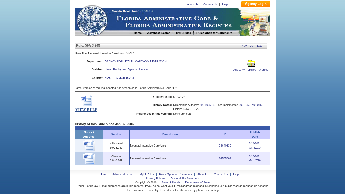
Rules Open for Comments (175, 174)
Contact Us (210, 4)
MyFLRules (147, 174)
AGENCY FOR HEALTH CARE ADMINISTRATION (136, 61)
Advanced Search (123, 174)
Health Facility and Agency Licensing (127, 69)
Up (252, 45)
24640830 (225, 145)
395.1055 (244, 104)
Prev (244, 45)
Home (92, 19)
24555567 (225, 158)
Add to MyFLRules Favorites (250, 69)
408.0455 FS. (260, 104)
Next (259, 45)
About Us (193, 4)
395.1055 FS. (208, 104)
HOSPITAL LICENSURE (119, 77)
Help (225, 4)
